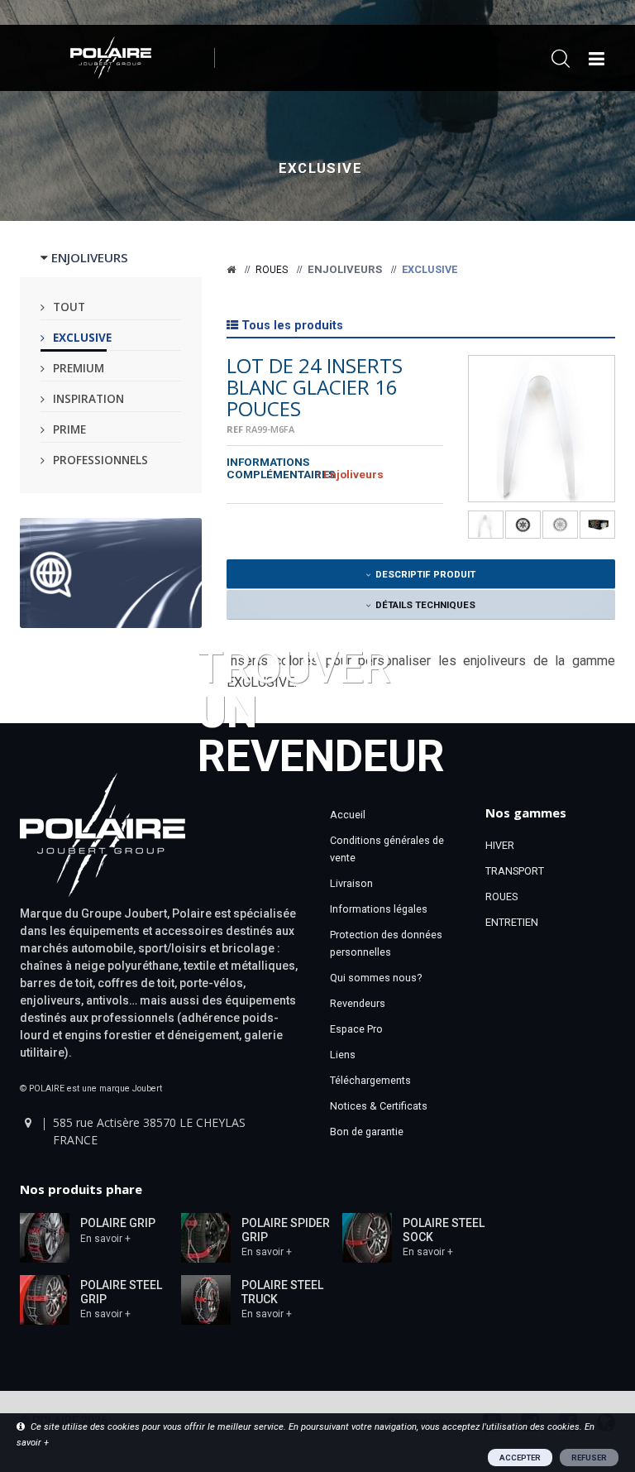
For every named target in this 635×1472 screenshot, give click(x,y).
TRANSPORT (514, 871)
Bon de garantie (366, 1131)
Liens (343, 1054)
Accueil (347, 814)
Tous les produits (292, 326)
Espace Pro (356, 1029)
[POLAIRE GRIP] (44, 1237)
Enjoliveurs (345, 269)
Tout (69, 306)
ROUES (501, 896)
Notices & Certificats (378, 1106)
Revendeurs (357, 1003)
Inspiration (88, 398)
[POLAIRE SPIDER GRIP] (206, 1237)
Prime (69, 429)
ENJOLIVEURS (89, 257)
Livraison (351, 883)
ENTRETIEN (511, 922)
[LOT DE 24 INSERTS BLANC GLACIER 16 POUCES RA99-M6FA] (541, 428)
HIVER (499, 845)
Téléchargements (370, 1080)
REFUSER (589, 1457)
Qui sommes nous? (376, 977)
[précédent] (479, 443)
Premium (78, 368)
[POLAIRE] (231, 270)
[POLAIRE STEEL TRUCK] (206, 1299)
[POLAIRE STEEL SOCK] (367, 1237)
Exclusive (82, 337)
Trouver (321, 710)
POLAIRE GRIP (117, 1223)
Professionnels (100, 459)
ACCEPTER (520, 1457)
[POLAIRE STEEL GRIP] (44, 1299)
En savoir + (105, 1238)
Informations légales (378, 909)
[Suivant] (603, 443)
